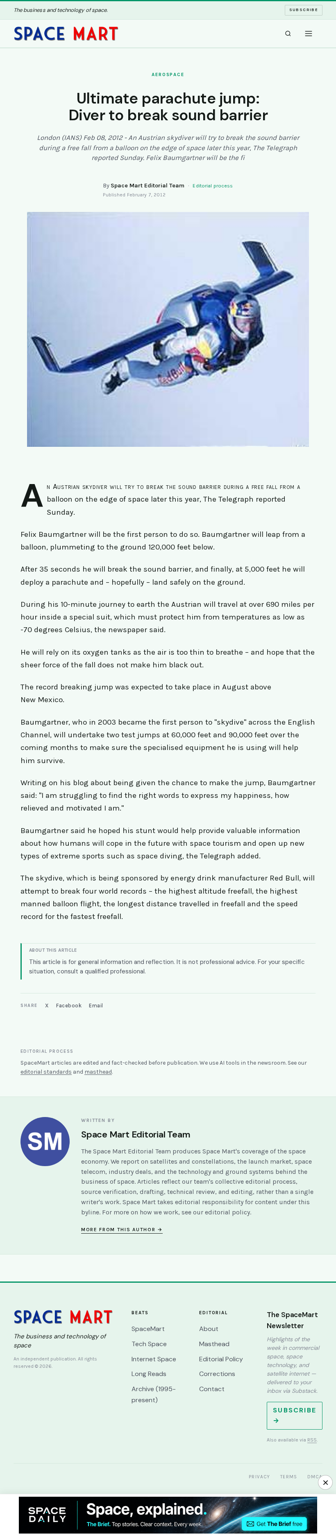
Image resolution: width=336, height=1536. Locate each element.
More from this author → (122, 1229)
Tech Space (149, 1344)
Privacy (259, 1477)
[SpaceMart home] (66, 33)
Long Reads (149, 1373)
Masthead (214, 1344)
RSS (312, 1440)
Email (96, 1005)
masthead (98, 1071)
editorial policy (227, 1212)
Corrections (217, 1373)
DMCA (315, 1477)
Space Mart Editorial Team (147, 185)
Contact (212, 1389)
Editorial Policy (221, 1359)
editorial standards (46, 1071)
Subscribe (303, 9)
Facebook (69, 1005)
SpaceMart (148, 1328)
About (208, 1328)
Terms (288, 1477)
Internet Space (154, 1359)
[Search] (288, 33)
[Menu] (308, 33)
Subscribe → (294, 1415)
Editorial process (213, 186)
